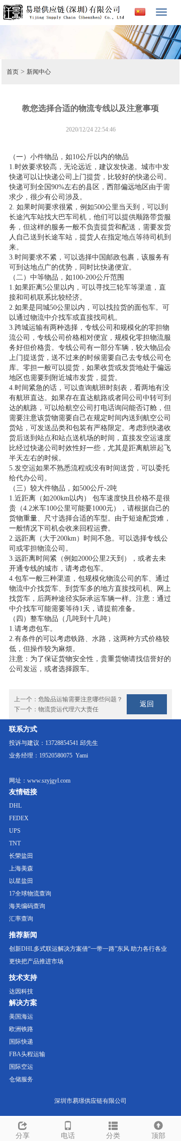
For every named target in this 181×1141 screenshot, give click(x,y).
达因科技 (21, 991)
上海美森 (21, 868)
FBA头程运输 (27, 1054)
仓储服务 (21, 1079)
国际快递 (21, 1041)
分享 (23, 1135)
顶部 (158, 1135)
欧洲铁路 (21, 1029)
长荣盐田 (21, 855)
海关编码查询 (27, 906)
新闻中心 (39, 71)
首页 (13, 71)
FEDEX (19, 818)
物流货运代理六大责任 (68, 709)
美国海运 (21, 1016)
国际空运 (21, 1066)
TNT (15, 843)
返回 (147, 704)
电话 (68, 1135)
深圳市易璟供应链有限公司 (90, 1100)
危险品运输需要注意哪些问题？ (80, 699)
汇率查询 (21, 918)
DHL (15, 805)
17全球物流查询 (30, 893)
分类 (113, 1135)
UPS (15, 830)
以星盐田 (21, 880)
